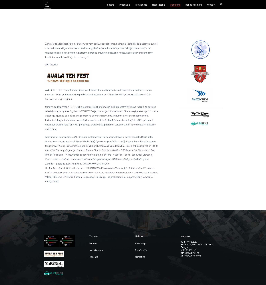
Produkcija (124, 4)
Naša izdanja (158, 4)
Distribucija (141, 4)
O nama (93, 243)
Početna (110, 4)
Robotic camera (193, 4)
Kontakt (211, 4)
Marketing (175, 4)
